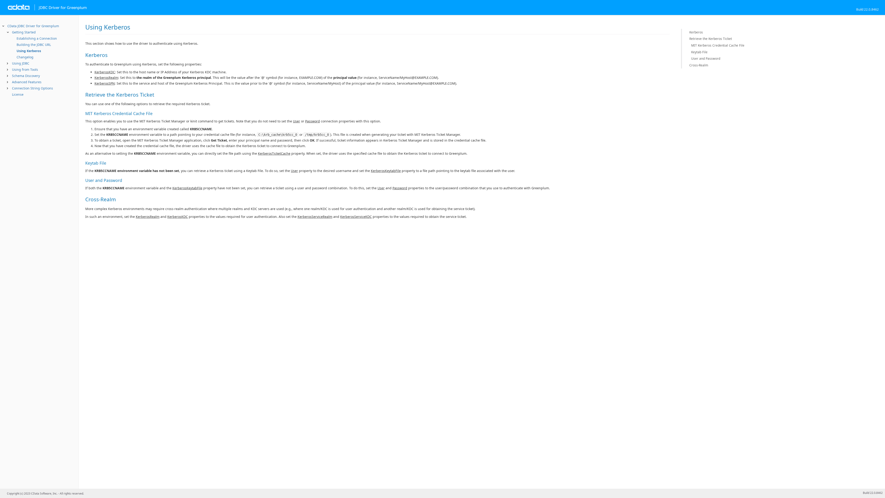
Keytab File (699, 52)
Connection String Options (32, 88)
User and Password (705, 58)
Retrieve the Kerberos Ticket (710, 38)
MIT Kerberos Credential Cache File (717, 45)
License (18, 94)
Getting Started (24, 32)
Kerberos (696, 32)
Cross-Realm (698, 65)
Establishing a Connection (37, 38)
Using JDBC (20, 63)
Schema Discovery (26, 76)
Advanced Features (26, 82)
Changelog (25, 57)
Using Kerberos (29, 51)
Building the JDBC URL (34, 44)
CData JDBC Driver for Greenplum (33, 26)
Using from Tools (25, 69)
